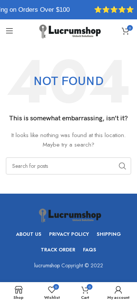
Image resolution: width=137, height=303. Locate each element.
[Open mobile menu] (9, 30)
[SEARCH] (122, 166)
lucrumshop (47, 265)
